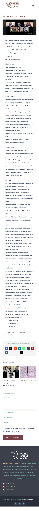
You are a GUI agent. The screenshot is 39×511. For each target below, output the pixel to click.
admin (5, 333)
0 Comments (19, 334)
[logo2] (12, 2)
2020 (26, 334)
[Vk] (7, 352)
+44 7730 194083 (10, 486)
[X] (11, 348)
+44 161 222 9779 (10, 483)
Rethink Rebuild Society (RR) (12, 463)
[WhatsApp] (24, 348)
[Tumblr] (28, 348)
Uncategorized (11, 334)
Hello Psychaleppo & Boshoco (11, 380)
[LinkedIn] (20, 348)
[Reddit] (15, 348)
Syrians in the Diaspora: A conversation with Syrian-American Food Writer (27, 382)
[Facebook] (7, 348)
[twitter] (19, 503)
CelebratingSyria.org (27, 499)
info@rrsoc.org (10, 489)
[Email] (22, 352)
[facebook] (15, 503)
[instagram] (23, 503)
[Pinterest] (32, 348)
